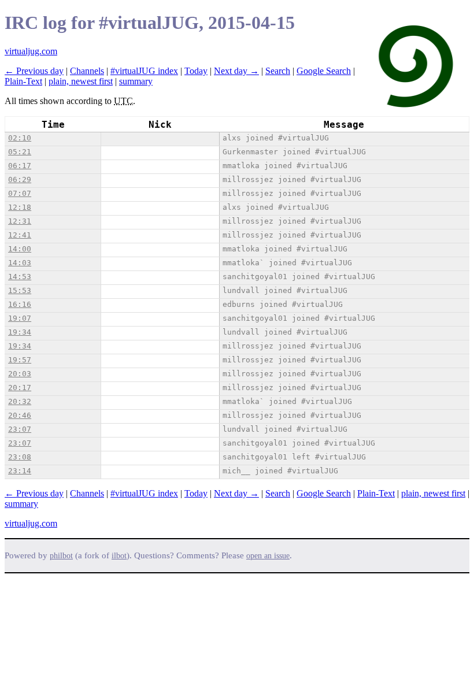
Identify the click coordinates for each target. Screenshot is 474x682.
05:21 (19, 151)
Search (277, 71)
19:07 (19, 318)
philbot (61, 555)
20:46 (19, 415)
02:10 (19, 138)
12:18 (19, 207)
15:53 (19, 290)
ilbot (119, 555)
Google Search (324, 71)
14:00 (19, 248)
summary (136, 81)
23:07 (19, 429)
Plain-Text (23, 81)
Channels (87, 71)
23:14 (19, 470)
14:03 (19, 262)
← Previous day (34, 71)
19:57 (19, 359)
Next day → (236, 71)
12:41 (19, 235)
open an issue (268, 555)
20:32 (19, 401)
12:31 (19, 221)
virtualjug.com (31, 51)
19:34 (19, 332)
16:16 (19, 304)
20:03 (19, 373)
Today (196, 71)
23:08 (19, 457)
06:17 (19, 165)
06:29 (19, 179)
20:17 (19, 387)
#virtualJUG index (144, 71)
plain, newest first (81, 81)
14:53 (19, 276)
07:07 (19, 193)
